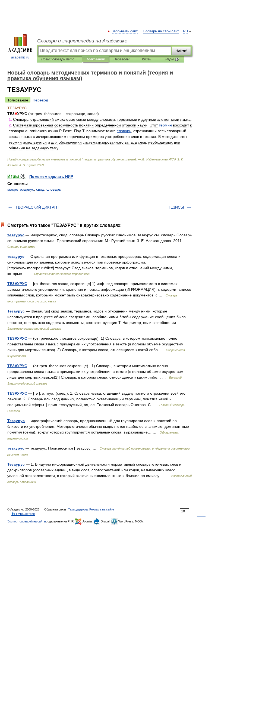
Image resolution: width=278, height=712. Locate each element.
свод (40, 189)
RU (185, 31)
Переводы (121, 59)
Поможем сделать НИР (51, 176)
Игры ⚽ (172, 59)
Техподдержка (78, 509)
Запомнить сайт (125, 31)
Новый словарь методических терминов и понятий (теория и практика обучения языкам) (59, 59)
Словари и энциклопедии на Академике (82, 41)
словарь (53, 189)
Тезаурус (16, 311)
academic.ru (20, 57)
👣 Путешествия (23, 513)
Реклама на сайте (101, 509)
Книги (146, 59)
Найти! (181, 51)
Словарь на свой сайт (161, 31)
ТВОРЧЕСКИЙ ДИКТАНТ (37, 207)
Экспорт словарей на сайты (26, 521)
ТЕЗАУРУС (17, 283)
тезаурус (15, 235)
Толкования (95, 59)
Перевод (40, 100)
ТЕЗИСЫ (176, 207)
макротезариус (20, 189)
